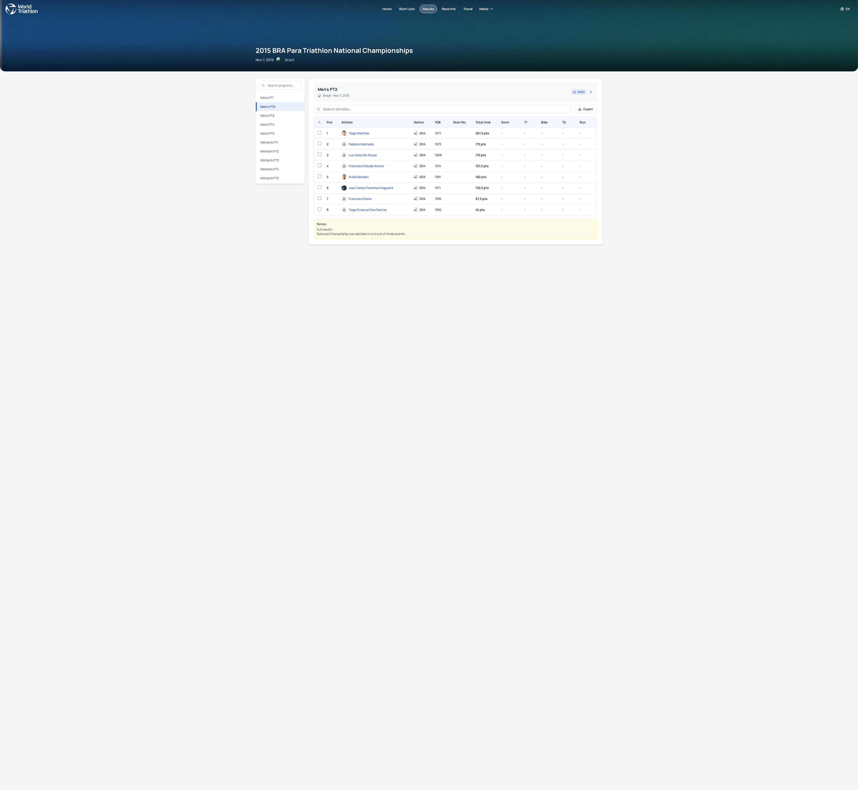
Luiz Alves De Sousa (363, 155)
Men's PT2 (267, 106)
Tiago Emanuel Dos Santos (368, 210)
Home (387, 9)
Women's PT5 (269, 178)
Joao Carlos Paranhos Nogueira (371, 188)
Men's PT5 (267, 133)
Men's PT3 (267, 115)
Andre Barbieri (359, 177)
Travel (468, 9)
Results (428, 9)
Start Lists (407, 9)
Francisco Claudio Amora (366, 166)
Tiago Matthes (359, 133)
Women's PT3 (269, 160)
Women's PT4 (269, 169)
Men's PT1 (267, 98)
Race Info (449, 9)
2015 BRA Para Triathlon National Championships (334, 50)
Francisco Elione (360, 199)
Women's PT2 (269, 151)
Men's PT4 (267, 124)
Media (483, 9)
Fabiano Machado (361, 144)
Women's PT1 (269, 142)
